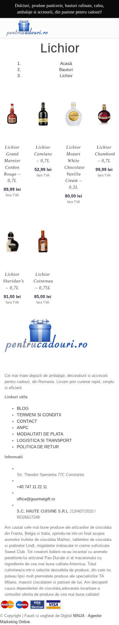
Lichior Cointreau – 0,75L (43, 281)
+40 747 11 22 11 (32, 487)
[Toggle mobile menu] (109, 28)
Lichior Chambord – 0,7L (105, 154)
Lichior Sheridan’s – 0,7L (13, 281)
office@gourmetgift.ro (36, 499)
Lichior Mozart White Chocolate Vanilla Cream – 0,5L (74, 167)
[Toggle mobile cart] (96, 28)
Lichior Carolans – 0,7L (43, 154)
